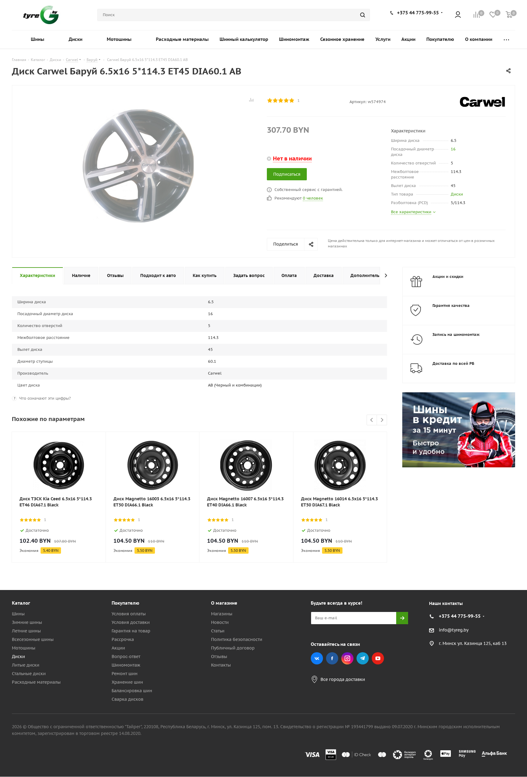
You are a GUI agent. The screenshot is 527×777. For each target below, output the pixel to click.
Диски (457, 194)
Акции (118, 648)
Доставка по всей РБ (453, 363)
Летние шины (26, 631)
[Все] (506, 40)
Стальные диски (29, 673)
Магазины (221, 614)
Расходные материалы (36, 682)
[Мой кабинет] (458, 15)
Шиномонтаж (126, 665)
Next (382, 420)
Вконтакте (317, 658)
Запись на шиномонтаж (456, 334)
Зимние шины (27, 622)
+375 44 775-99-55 (418, 13)
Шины (18, 614)
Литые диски (25, 665)
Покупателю (125, 603)
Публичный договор (233, 648)
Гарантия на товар (131, 631)
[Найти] (362, 15)
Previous (372, 420)
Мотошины (23, 648)
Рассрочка (123, 639)
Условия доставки (131, 622)
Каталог (21, 603)
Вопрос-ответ (126, 656)
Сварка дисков (127, 699)
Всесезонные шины (33, 639)
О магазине (224, 603)
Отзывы (219, 656)
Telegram (363, 658)
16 (453, 149)
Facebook (332, 658)
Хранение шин (127, 682)
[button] (501, 552)
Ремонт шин (125, 673)
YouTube (378, 658)
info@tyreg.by (453, 630)
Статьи (217, 631)
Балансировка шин (132, 690)
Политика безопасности (236, 639)
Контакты (221, 665)
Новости (220, 622)
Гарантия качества (451, 305)
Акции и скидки (447, 276)
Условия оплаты (129, 614)
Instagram (347, 658)
